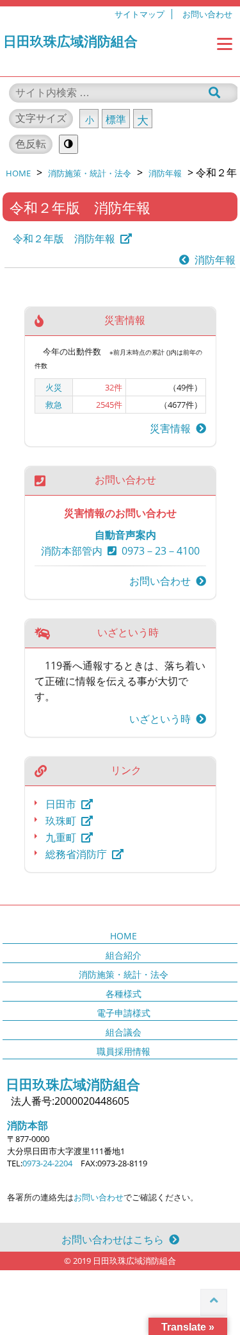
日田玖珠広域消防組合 (70, 41)
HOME (123, 936)
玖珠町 (60, 821)
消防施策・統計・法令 (123, 974)
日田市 (60, 804)
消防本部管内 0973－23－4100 (120, 551)
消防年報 (212, 260)
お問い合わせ (207, 14)
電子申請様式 (123, 1013)
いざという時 (162, 719)
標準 (116, 119)
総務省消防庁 (76, 854)
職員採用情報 (123, 1051)
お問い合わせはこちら (115, 1239)
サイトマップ (139, 14)
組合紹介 (123, 955)
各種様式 (123, 993)
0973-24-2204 (47, 1163)
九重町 (60, 837)
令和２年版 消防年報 (64, 238)
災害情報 (173, 428)
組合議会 (123, 1032)
